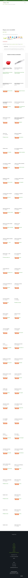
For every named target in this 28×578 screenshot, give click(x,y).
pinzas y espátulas (12, 44)
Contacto (14, 548)
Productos (14, 544)
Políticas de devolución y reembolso (14, 552)
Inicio (3, 4)
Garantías (14, 551)
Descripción (6, 46)
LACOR (22, 44)
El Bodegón (14, 547)
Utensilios (6, 4)
